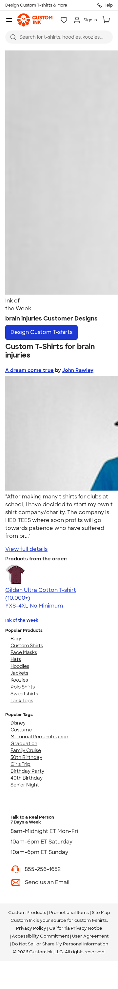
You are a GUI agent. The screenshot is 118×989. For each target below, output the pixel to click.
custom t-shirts (90, 920)
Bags (16, 639)
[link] (34, 20)
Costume (21, 730)
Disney (18, 723)
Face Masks (23, 652)
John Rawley (77, 370)
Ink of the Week (21, 620)
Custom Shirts (26, 646)
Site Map (101, 912)
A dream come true (29, 370)
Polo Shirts (22, 687)
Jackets (19, 673)
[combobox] (59, 37)
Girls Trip (20, 764)
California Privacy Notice (75, 928)
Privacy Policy (31, 928)
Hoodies (19, 666)
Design (41, 332)
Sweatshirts (24, 694)
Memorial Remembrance (39, 737)
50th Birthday (26, 757)
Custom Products (27, 912)
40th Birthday (26, 778)
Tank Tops (21, 701)
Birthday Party (27, 771)
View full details (26, 549)
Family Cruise (25, 750)
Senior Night (24, 785)
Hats (15, 659)
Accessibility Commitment (40, 936)
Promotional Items (69, 912)
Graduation (23, 744)
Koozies (19, 680)
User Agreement (90, 936)
